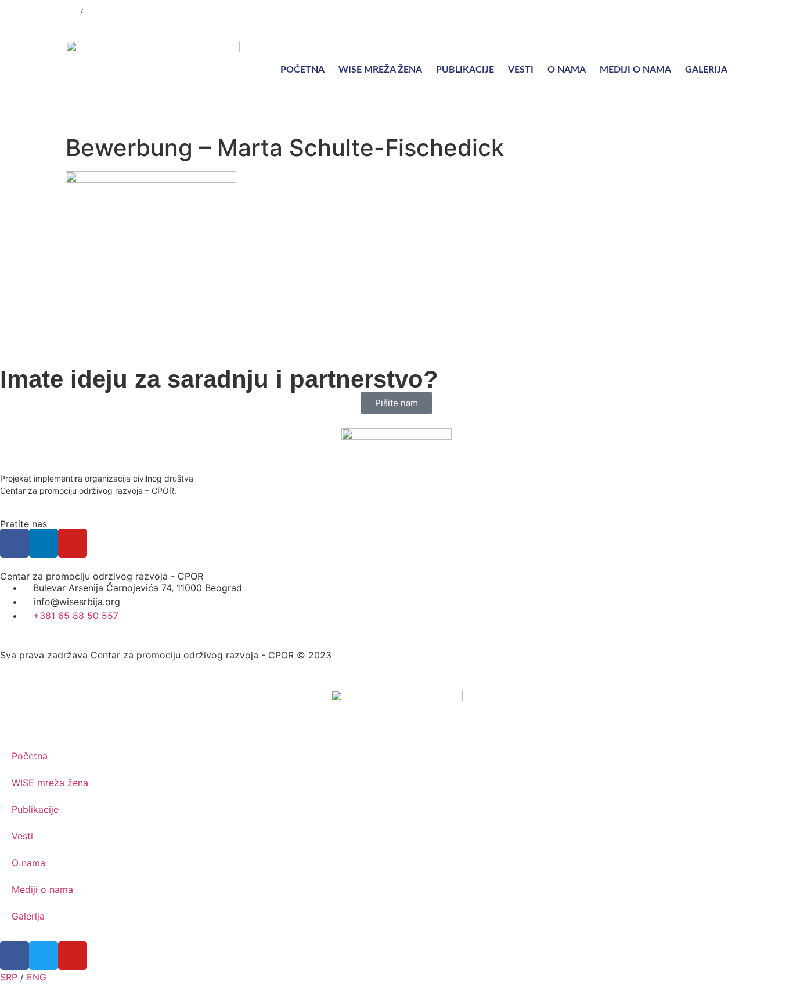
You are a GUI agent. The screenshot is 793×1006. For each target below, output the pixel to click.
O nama (566, 69)
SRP (72, 12)
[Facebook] (652, 11)
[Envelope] (721, 11)
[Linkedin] (675, 11)
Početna (302, 69)
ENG (92, 12)
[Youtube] (698, 11)
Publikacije (465, 69)
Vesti (521, 69)
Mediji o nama (635, 69)
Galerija (706, 69)
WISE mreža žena (380, 69)
